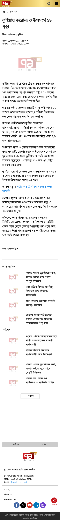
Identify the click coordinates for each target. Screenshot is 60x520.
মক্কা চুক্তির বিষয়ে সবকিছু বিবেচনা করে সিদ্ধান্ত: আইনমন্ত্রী (39, 291)
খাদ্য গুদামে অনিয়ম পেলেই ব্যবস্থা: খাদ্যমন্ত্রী (40, 303)
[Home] (4, 12)
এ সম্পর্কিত (8, 266)
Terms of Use (10, 500)
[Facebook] (17, 505)
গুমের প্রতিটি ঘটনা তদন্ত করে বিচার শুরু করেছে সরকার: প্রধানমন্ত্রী (41, 340)
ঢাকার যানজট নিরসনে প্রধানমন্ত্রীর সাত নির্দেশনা (39, 352)
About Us (8, 495)
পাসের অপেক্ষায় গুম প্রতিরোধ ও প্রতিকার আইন (40, 380)
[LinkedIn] (36, 505)
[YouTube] (30, 505)
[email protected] (19, 482)
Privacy (7, 489)
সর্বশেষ (6, 330)
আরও (31, 396)
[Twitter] (23, 505)
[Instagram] (43, 505)
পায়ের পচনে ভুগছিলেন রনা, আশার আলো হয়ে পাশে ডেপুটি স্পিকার (41, 277)
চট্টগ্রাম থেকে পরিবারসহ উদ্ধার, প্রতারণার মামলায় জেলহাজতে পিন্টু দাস (39, 319)
